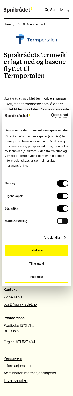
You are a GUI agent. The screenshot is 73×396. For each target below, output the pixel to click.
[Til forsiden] (18, 10)
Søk (53, 10)
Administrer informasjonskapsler (30, 373)
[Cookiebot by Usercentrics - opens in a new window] (51, 115)
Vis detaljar (52, 237)
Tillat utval (36, 263)
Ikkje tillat (36, 276)
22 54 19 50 (13, 297)
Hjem (7, 24)
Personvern (13, 358)
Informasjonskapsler (20, 366)
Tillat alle (36, 250)
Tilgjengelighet (15, 380)
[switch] (62, 196)
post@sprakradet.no (20, 304)
